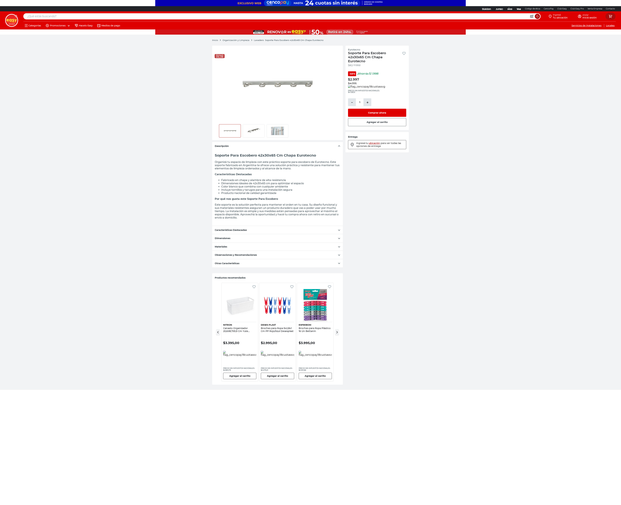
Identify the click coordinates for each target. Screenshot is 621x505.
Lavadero (259, 40)
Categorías (34, 25)
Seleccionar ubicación (539, 50)
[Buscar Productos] (537, 16)
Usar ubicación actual (582, 50)
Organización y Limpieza (236, 40)
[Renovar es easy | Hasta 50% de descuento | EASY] (310, 32)
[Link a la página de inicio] (216, 40)
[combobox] (282, 16)
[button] (218, 332)
